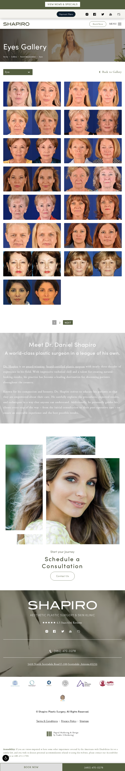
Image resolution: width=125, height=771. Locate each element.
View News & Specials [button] (63, 4)
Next (68, 322)
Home (5, 57)
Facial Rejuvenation (28, 57)
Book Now (98, 23)
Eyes (41, 57)
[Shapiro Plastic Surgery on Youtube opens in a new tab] (110, 14)
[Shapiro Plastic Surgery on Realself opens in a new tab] (118, 14)
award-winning (35, 366)
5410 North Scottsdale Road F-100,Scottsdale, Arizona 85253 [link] (62, 664)
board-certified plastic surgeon (65, 366)
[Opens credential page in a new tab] (15, 683)
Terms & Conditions (47, 721)
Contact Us (62, 576)
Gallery (14, 57)
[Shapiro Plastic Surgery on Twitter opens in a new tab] (102, 14)
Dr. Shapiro (10, 366)
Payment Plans (66, 14)
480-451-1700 (21, 756)
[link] (62, 623)
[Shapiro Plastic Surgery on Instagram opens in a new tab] (87, 14)
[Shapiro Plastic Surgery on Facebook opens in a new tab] (94, 14)
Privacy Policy (68, 721)
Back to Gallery (111, 72)
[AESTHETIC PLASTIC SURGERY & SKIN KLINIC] (62, 607)
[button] (5, 758)
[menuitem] (87, 14)
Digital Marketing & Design (65, 733)
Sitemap (84, 721)
